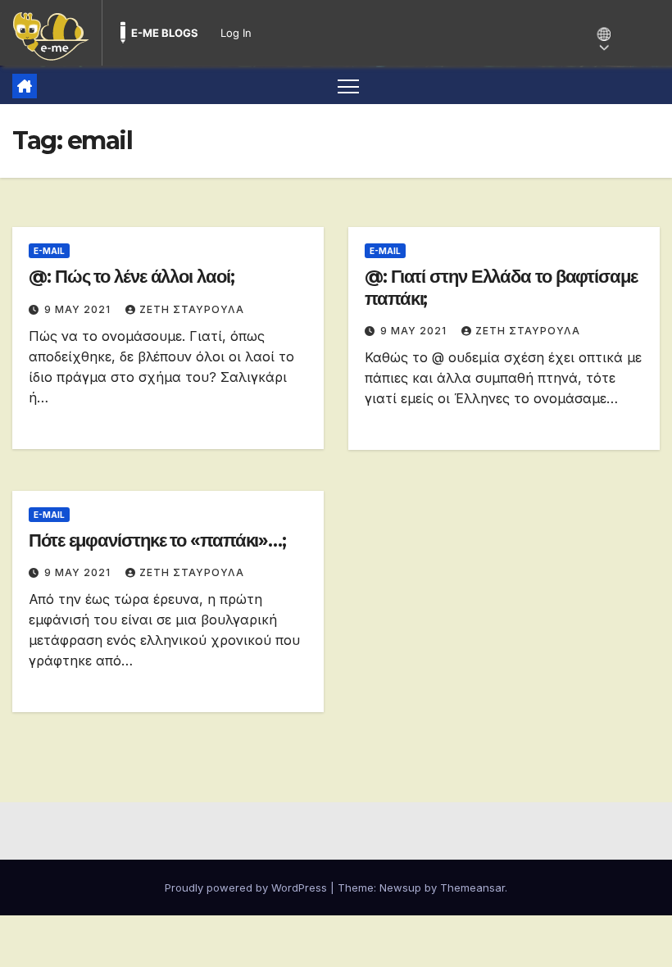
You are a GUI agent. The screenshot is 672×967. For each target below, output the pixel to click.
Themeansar (472, 887)
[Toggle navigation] (349, 85)
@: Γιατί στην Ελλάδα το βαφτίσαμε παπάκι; (501, 287)
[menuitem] (51, 33)
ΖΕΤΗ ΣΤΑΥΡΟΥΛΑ (191, 309)
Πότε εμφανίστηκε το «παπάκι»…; (157, 540)
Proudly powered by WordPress (247, 887)
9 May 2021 (79, 309)
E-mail (49, 251)
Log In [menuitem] (236, 32)
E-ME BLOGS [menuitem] (164, 32)
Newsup (400, 887)
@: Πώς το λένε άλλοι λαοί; (131, 277)
